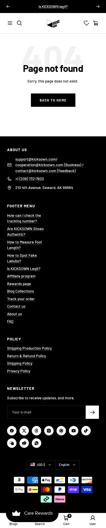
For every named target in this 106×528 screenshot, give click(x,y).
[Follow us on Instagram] (49, 430)
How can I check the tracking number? (24, 218)
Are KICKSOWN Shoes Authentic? (25, 231)
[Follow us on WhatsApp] (36, 443)
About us (14, 313)
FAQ (10, 321)
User (93, 524)
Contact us (16, 306)
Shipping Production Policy (29, 348)
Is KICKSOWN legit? (53, 6)
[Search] (19, 23)
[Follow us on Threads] (36, 430)
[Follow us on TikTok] (86, 430)
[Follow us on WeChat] (11, 443)
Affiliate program (21, 276)
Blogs (13, 524)
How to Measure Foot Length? (24, 245)
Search (40, 524)
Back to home (53, 100)
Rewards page (19, 283)
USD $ (41, 464)
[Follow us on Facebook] (11, 430)
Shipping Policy (19, 363)
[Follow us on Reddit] (24, 443)
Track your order (21, 298)
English (64, 464)
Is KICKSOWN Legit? (23, 268)
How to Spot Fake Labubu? (22, 258)
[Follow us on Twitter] (24, 430)
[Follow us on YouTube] (73, 430)
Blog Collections (20, 291)
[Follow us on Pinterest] (61, 430)
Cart (66, 524)
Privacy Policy (18, 371)
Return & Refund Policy (26, 355)
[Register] (92, 412)
